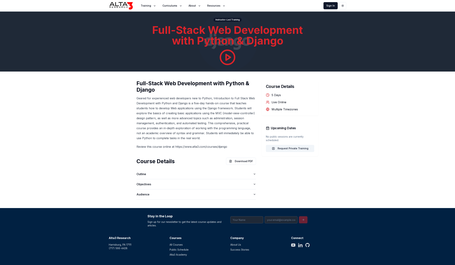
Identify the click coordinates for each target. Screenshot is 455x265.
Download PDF (244, 161)
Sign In (330, 5)
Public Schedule (179, 249)
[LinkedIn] (300, 245)
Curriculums (169, 5)
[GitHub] (307, 245)
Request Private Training (293, 148)
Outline (141, 174)
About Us (235, 244)
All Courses (176, 244)
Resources (213, 5)
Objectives (143, 184)
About (192, 5)
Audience (142, 194)
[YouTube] (293, 245)
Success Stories (239, 249)
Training (146, 5)
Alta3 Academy (178, 254)
